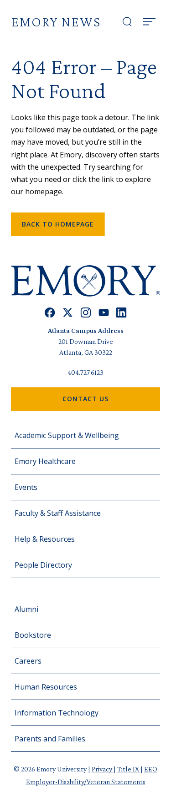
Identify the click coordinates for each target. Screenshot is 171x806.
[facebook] (50, 312)
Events (26, 487)
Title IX (128, 769)
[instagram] (85, 312)
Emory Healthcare (45, 461)
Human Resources (46, 687)
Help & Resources (45, 539)
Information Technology (56, 713)
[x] (67, 312)
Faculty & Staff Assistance (58, 513)
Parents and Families (50, 739)
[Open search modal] (127, 22)
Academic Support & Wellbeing (67, 435)
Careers (28, 661)
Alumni (26, 609)
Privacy (103, 769)
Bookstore (33, 635)
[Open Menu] (149, 22)
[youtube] (103, 312)
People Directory (43, 565)
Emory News (56, 21)
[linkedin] (121, 312)
